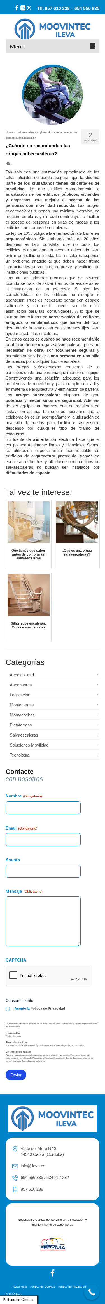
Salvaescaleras (24, 735)
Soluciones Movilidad (29, 745)
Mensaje (24, 891)
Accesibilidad (22, 674)
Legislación (20, 695)
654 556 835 (86, 8)
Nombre (24, 796)
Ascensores (21, 684)
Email (21, 828)
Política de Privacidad (48, 1009)
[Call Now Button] (91, 1292)
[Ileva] (52, 30)
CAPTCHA (16, 960)
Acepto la (40, 1009)
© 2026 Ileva (14, 1294)
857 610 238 (57, 8)
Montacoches (22, 715)
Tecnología (19, 755)
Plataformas (21, 725)
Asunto (13, 859)
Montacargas (22, 705)
